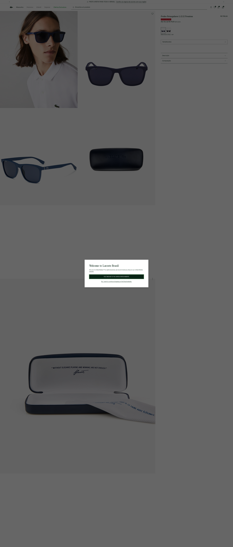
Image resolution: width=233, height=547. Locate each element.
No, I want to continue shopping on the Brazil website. (116, 281)
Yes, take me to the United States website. (116, 276)
